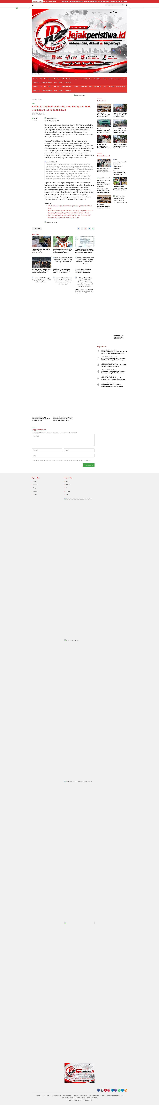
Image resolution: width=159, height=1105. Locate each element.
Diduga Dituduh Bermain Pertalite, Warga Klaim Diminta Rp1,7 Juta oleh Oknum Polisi (104, 146)
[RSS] (125, 1090)
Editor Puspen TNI (40, 113)
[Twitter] (102, 1090)
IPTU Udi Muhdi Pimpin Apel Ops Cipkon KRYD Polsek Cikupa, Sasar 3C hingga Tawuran (113, 359)
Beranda (35, 79)
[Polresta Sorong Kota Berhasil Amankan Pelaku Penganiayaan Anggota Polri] (104, 163)
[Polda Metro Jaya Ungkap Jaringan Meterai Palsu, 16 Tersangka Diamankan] (120, 264)
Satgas (35, 488)
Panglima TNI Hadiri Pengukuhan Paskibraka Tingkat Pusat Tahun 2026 (112, 385)
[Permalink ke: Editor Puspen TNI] (33, 114)
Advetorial (68, 82)
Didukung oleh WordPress (74, 1100)
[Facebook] (98, 1090)
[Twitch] (115, 1090)
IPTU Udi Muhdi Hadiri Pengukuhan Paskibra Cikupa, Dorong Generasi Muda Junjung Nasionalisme (113, 378)
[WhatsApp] (119, 1090)
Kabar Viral (56, 79)
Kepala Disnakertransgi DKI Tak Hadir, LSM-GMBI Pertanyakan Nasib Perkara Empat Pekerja (103, 130)
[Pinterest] (105, 1090)
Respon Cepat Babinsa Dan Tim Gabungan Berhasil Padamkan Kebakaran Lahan (126, 1)
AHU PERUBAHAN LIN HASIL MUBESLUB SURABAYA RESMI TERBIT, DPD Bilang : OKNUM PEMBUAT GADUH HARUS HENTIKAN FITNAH (84, 250)
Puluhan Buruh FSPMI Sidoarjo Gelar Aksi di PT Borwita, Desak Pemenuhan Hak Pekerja (120, 115)
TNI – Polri (47, 79)
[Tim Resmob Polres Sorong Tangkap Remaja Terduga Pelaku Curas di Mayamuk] (120, 181)
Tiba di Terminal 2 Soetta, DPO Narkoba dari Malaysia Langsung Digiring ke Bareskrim (104, 190)
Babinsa (35, 484)
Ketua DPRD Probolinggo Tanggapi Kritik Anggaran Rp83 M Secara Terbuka (41, 418)
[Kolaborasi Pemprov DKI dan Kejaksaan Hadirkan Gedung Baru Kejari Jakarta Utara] (63, 262)
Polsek (35, 494)
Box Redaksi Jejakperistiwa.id (116, 79)
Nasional (76, 79)
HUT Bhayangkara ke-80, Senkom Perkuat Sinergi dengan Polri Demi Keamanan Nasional (41, 271)
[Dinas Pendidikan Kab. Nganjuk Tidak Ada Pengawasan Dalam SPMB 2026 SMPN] (41, 241)
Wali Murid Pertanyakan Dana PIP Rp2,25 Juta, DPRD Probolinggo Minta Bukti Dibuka (103, 115)
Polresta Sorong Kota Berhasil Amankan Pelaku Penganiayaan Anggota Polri (103, 170)
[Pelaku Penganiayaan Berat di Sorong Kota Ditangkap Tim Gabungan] (120, 164)
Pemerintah (84, 79)
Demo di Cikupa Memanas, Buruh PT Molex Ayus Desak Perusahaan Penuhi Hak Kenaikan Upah (63, 418)
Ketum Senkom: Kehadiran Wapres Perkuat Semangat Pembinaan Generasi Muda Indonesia (83, 271)
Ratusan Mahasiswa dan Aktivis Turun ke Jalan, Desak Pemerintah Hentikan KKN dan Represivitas (120, 130)
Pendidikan (97, 79)
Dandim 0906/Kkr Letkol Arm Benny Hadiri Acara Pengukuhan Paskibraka (113, 365)
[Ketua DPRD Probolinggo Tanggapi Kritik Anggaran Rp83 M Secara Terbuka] (41, 346)
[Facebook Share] (78, 228)
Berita (60, 82)
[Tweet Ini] (82, 228)
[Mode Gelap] (126, 4)
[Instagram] (108, 1090)
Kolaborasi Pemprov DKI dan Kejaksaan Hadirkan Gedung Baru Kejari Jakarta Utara (61, 271)
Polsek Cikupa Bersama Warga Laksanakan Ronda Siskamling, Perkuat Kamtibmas (113, 372)
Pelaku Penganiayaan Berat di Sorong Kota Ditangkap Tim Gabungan (119, 172)
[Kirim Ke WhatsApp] (93, 228)
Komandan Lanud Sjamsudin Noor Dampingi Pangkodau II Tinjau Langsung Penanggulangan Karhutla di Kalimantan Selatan (56, 1)
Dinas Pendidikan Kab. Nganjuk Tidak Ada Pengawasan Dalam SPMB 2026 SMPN (41, 250)
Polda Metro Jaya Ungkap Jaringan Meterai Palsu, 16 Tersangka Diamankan (119, 337)
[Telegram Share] (89, 228)
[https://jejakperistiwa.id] (79, 41)
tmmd (34, 481)
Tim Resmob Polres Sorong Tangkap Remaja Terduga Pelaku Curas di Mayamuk (120, 188)
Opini (104, 79)
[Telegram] (122, 1090)
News (90, 79)
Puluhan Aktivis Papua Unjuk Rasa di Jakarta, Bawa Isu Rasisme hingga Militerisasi (120, 146)
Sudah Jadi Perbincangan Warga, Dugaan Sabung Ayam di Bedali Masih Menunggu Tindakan (62, 250)
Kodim (35, 491)
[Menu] (33, 4)
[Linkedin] (112, 1090)
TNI (41, 79)
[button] (123, 4)
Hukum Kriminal (66, 79)
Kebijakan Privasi (47, 82)
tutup (29, 8)
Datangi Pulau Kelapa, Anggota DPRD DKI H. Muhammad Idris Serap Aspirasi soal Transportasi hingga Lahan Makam (84, 291)
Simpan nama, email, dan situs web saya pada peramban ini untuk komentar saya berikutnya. (62, 460)
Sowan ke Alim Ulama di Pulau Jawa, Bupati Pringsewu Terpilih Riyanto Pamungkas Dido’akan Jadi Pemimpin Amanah (114, 352)
